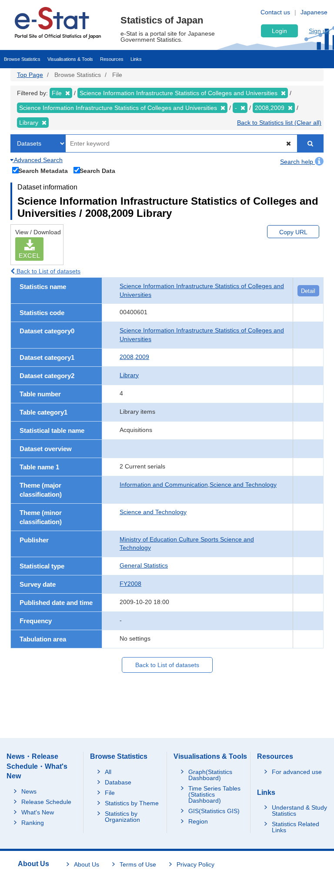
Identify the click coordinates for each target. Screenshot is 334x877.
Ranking (32, 823)
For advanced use (297, 772)
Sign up (319, 30)
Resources (112, 59)
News (29, 791)
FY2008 (130, 583)
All (108, 772)
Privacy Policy (195, 864)
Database (118, 782)
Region (198, 821)
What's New (37, 812)
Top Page (30, 74)
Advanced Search (38, 160)
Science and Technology (153, 511)
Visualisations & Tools (70, 59)
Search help (297, 161)
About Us (86, 864)
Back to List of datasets (47, 271)
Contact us (275, 12)
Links (136, 59)
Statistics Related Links (295, 827)
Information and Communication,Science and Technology (198, 484)
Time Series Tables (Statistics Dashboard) (214, 794)
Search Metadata (43, 170)
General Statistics (144, 565)
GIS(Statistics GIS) (214, 811)
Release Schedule (46, 802)
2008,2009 (134, 356)
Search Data (97, 170)
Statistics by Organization (122, 817)
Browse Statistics (22, 59)
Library (129, 375)
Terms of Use (138, 864)
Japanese (314, 12)
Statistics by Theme (132, 803)
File (110, 793)
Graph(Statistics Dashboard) (210, 775)
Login (279, 30)
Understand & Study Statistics (299, 810)
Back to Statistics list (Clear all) (279, 122)
